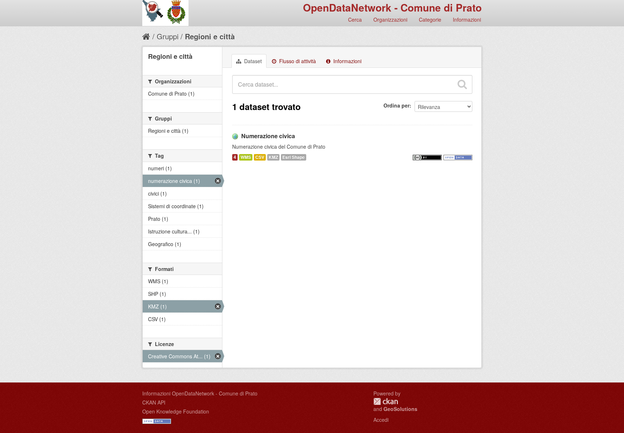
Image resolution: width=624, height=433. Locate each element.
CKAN (385, 401)
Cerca (355, 19)
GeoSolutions (400, 408)
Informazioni (467, 19)
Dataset (252, 61)
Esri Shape (293, 157)
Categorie (430, 19)
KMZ (273, 157)
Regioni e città (210, 36)
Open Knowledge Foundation (175, 411)
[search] (462, 84)
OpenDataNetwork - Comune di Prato (392, 7)
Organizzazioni (390, 19)
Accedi (381, 419)
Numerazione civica (268, 136)
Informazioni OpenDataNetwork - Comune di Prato (199, 393)
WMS (245, 157)
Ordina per (397, 105)
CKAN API (153, 402)
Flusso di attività (297, 61)
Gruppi (167, 36)
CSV (259, 157)
